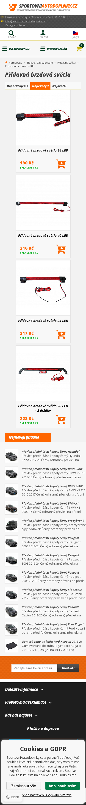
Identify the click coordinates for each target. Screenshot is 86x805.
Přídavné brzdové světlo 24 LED (43, 320)
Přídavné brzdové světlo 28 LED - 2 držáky (43, 408)
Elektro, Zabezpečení (40, 62)
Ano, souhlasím (63, 785)
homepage (15, 62)
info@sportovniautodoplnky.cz (25, 21)
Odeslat (68, 668)
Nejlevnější (40, 86)
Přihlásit (43, 37)
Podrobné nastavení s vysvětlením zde (43, 795)
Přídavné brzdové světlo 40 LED (43, 235)
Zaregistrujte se (15, 25)
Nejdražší (59, 86)
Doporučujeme (17, 86)
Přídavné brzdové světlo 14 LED (43, 150)
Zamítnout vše (23, 785)
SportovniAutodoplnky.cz (43, 7)
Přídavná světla (66, 62)
